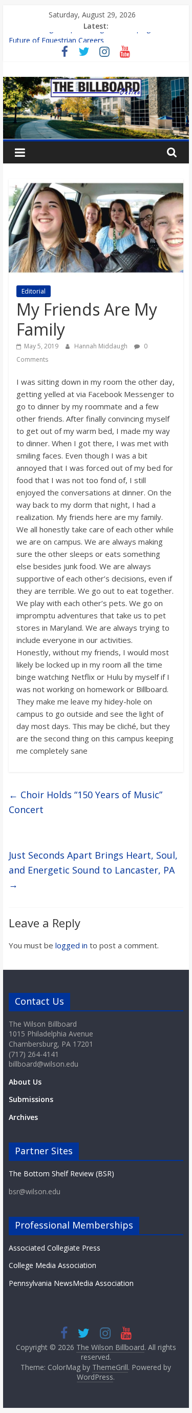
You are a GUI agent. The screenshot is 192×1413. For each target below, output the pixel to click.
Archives (23, 1117)
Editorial (34, 291)
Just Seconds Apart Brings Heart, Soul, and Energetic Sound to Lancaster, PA (93, 870)
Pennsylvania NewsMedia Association (71, 1283)
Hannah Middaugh (101, 346)
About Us (25, 1082)
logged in (71, 945)
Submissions (31, 1099)
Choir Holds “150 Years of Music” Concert (85, 802)
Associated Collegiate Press (54, 1248)
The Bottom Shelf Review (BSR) (61, 1173)
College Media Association (52, 1265)
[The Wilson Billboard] (96, 83)
